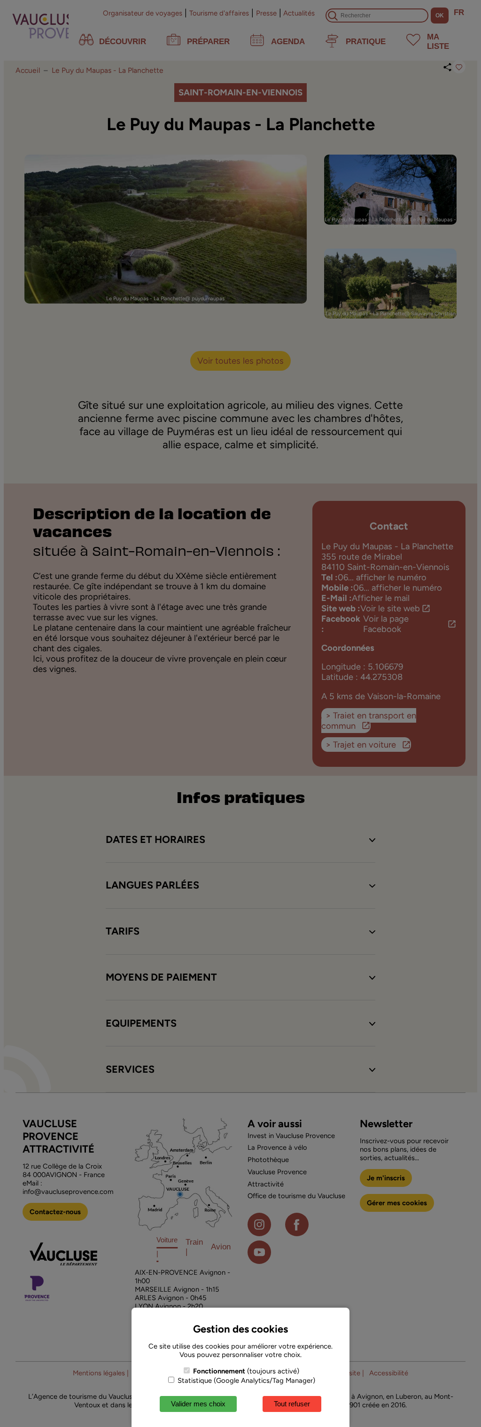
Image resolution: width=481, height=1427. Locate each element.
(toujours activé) (246, 1371)
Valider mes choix (198, 1404)
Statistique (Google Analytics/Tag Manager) (245, 1380)
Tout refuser (292, 1404)
